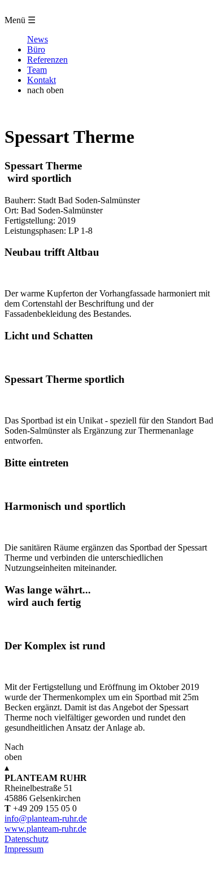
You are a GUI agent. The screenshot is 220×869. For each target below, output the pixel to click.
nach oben (45, 90)
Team (37, 70)
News (37, 39)
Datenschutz (27, 839)
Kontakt (41, 80)
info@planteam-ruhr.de (46, 818)
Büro (36, 49)
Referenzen (47, 59)
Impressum (24, 849)
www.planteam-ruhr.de (45, 828)
